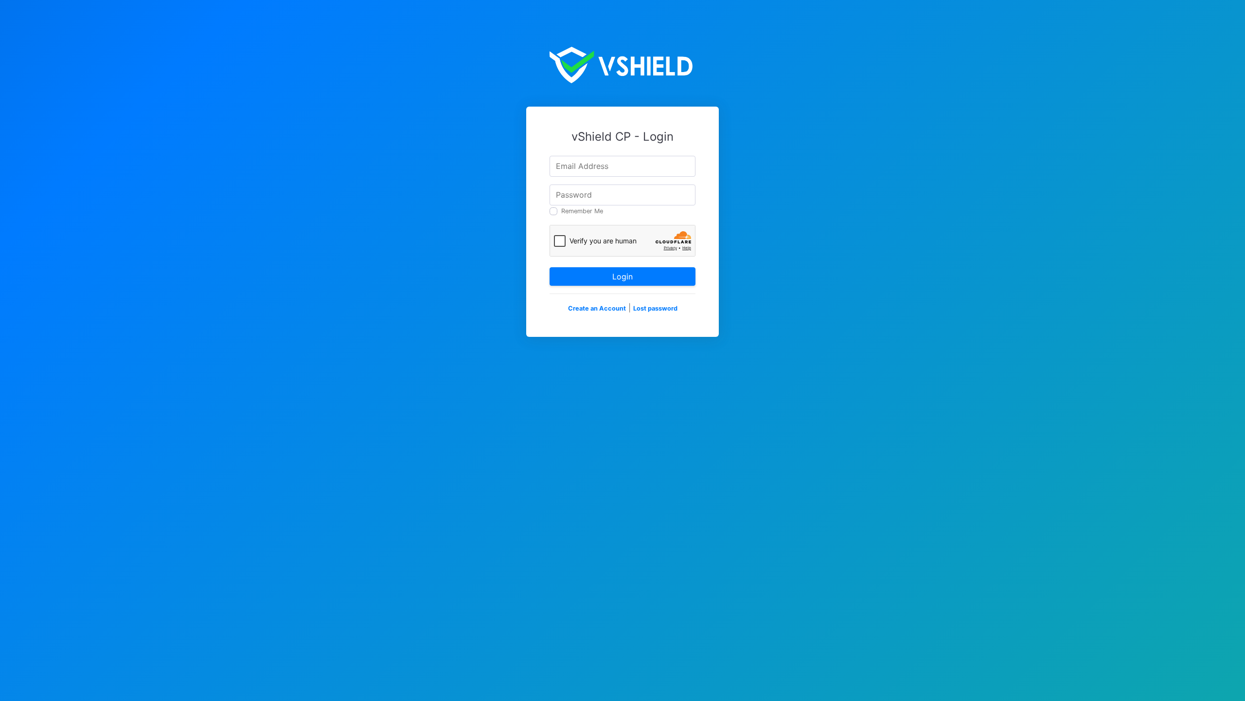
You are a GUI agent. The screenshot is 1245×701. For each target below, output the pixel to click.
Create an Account (597, 308)
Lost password (655, 308)
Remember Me (582, 211)
